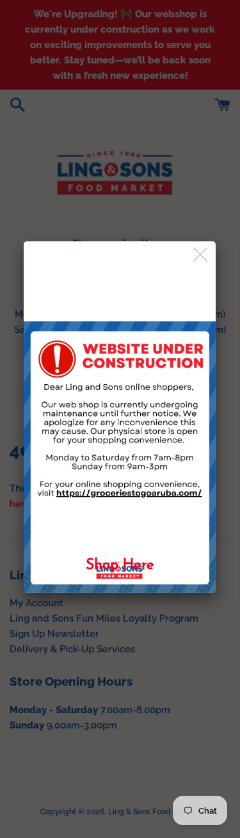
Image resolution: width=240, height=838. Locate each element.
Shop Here (120, 565)
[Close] (201, 255)
